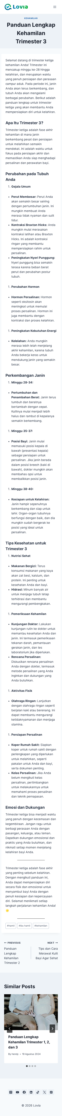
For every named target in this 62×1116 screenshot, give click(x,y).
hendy (15, 1054)
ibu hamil (24, 925)
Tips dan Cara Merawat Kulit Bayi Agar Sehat (47, 950)
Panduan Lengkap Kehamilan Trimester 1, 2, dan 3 (29, 1042)
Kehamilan (31, 18)
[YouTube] (17, 1092)
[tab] (27, 1066)
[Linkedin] (31, 1092)
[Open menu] (54, 7)
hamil (10, 925)
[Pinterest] (51, 1092)
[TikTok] (38, 1092)
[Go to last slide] (9, 1028)
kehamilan (40, 925)
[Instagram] (11, 1092)
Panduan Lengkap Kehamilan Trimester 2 (12, 953)
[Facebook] (24, 1092)
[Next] (52, 1028)
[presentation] (31, 1012)
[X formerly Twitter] (44, 1092)
